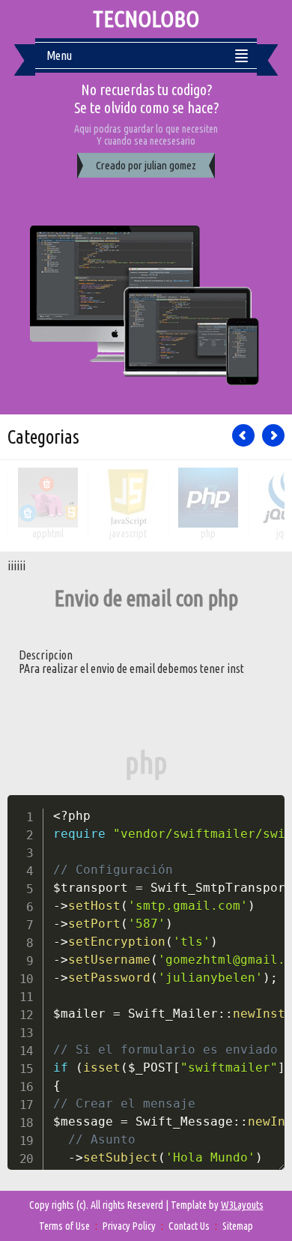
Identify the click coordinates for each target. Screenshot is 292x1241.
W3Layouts (242, 1205)
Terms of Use (64, 1226)
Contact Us (189, 1226)
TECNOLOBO (146, 18)
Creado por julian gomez (146, 165)
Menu (59, 55)
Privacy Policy (129, 1226)
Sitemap (237, 1226)
